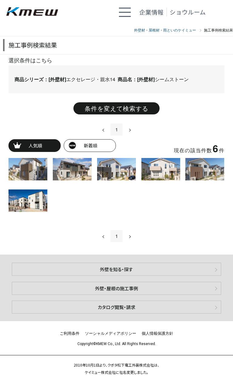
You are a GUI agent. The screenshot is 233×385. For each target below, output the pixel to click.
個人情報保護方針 (157, 333)
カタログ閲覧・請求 (116, 307)
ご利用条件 (69, 333)
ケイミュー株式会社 (34, 12)
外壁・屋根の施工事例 (116, 288)
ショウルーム (188, 12)
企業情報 (151, 12)
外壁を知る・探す (116, 269)
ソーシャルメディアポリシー (110, 333)
